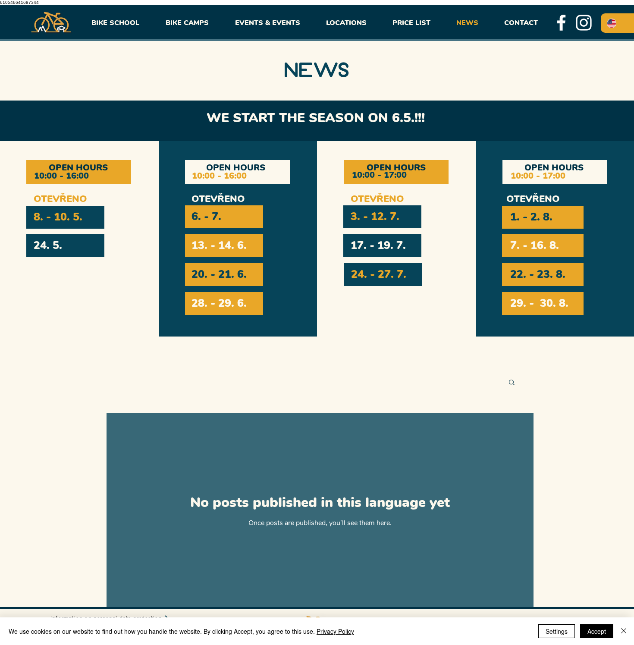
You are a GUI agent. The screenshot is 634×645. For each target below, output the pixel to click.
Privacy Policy (335, 631)
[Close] (623, 631)
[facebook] (561, 22)
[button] (512, 382)
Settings (557, 631)
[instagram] (583, 22)
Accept (596, 631)
